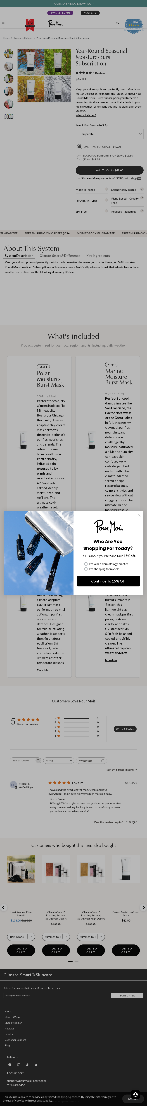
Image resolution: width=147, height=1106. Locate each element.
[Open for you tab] (135, 1094)
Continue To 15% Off (108, 581)
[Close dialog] (139, 515)
